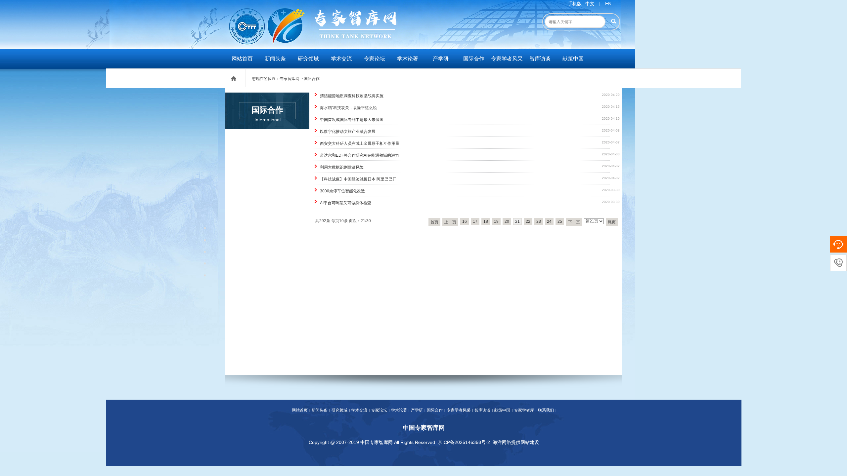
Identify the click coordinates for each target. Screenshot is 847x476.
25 (559, 221)
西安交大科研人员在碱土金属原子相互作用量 (359, 143)
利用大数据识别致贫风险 (342, 167)
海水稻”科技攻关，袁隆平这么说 (348, 107)
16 (464, 221)
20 (507, 221)
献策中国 (573, 58)
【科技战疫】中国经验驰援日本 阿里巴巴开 (358, 179)
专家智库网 (289, 78)
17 (475, 221)
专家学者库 (524, 410)
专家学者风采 (507, 58)
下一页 (574, 222)
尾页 (612, 222)
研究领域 (308, 58)
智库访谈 (540, 58)
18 (485, 221)
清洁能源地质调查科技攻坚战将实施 (351, 96)
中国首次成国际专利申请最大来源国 (351, 119)
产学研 (441, 58)
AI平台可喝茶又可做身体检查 (345, 203)
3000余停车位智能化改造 (342, 191)
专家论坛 (374, 58)
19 (496, 221)
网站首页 (242, 58)
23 (538, 221)
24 (549, 221)
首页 (434, 222)
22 (528, 221)
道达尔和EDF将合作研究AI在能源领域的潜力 (359, 155)
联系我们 (546, 410)
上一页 (450, 222)
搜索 (613, 21)
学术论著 (407, 58)
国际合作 (473, 58)
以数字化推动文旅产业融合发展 (348, 131)
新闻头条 (275, 58)
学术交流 (341, 58)
